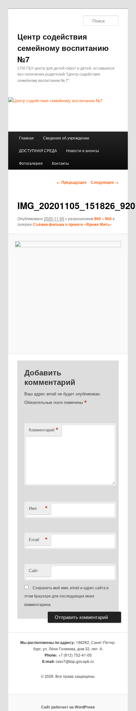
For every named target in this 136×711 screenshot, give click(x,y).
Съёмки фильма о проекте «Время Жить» (72, 224)
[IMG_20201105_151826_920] (68, 294)
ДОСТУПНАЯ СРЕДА (38, 150)
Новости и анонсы (82, 150)
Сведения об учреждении (66, 137)
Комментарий (44, 430)
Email (38, 540)
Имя (38, 508)
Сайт (33, 570)
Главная (26, 137)
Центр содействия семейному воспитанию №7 (63, 48)
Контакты (60, 163)
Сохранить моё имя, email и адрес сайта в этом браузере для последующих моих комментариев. (66, 596)
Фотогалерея (31, 163)
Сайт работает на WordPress (68, 707)
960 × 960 (103, 218)
